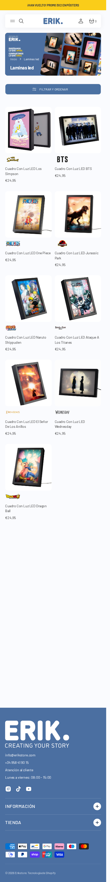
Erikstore (21, 873)
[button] (13, 21)
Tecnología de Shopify (42, 873)
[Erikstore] (53, 21)
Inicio (13, 59)
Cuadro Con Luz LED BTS (73, 168)
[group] (28, 130)
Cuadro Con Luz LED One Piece (27, 253)
